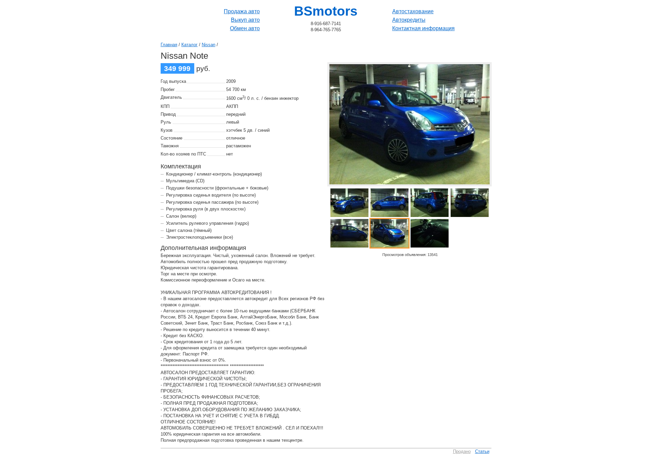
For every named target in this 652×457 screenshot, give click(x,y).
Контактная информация (423, 28)
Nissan (208, 44)
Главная (169, 44)
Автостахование (413, 11)
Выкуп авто (245, 20)
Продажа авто (242, 11)
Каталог (189, 44)
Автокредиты (408, 20)
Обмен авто (245, 28)
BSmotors (326, 11)
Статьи (482, 451)
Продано (462, 451)
